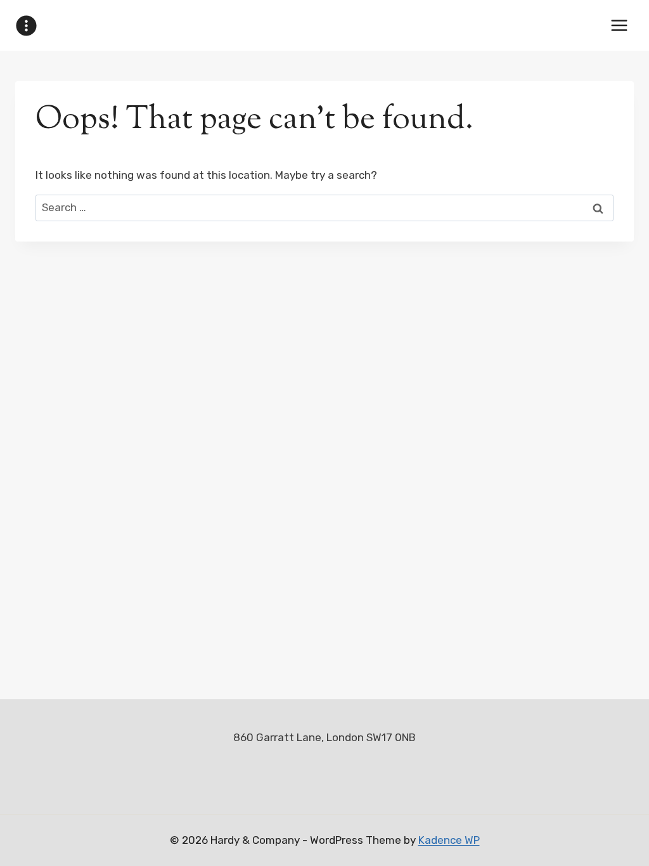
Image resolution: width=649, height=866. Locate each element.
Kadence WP (449, 840)
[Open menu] (619, 25)
